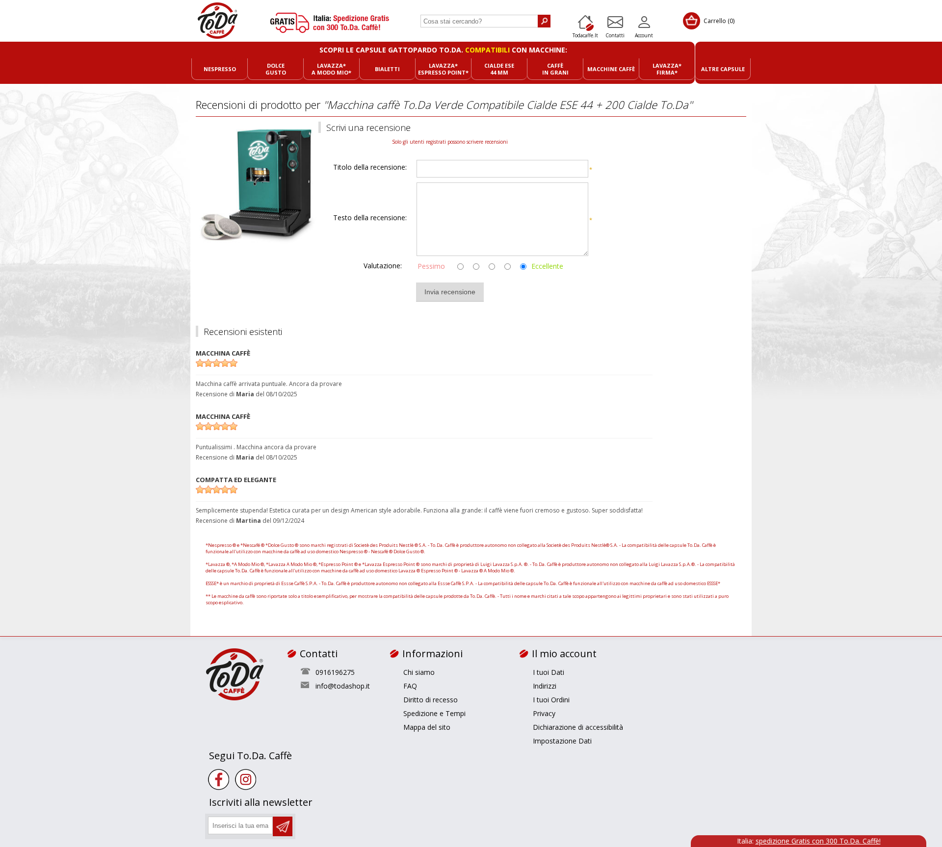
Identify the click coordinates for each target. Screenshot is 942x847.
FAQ (410, 686)
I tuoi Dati (548, 672)
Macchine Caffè (611, 69)
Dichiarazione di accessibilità (578, 727)
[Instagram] (246, 780)
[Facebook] (219, 780)
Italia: (809, 841)
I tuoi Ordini (551, 699)
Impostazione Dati (562, 740)
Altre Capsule (723, 69)
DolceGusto (275, 69)
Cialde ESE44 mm (499, 69)
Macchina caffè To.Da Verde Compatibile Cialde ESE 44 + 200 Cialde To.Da (507, 104)
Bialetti (387, 69)
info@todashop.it (342, 686)
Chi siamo (419, 672)
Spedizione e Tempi (434, 713)
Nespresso (220, 69)
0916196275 (335, 672)
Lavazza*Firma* (667, 69)
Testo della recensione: (370, 218)
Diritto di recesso (430, 699)
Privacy (544, 713)
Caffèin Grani (555, 69)
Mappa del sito (426, 727)
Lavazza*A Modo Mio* (331, 69)
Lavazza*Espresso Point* (443, 69)
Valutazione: (383, 265)
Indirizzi (544, 686)
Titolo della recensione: (370, 167)
